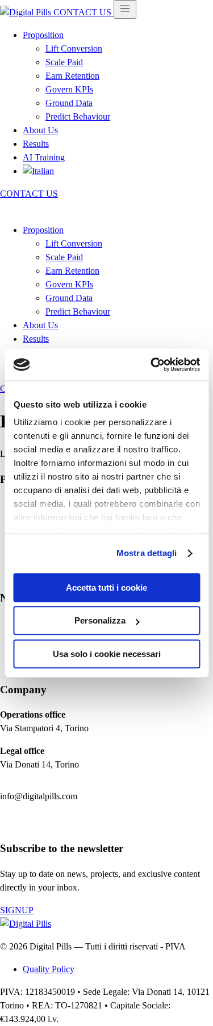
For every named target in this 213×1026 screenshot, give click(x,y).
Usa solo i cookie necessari (107, 654)
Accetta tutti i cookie (106, 587)
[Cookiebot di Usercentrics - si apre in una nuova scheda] (151, 364)
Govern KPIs (69, 89)
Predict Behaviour (77, 116)
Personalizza (100, 620)
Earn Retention (72, 75)
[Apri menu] (125, 9)
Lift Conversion (73, 48)
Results (36, 144)
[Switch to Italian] (38, 171)
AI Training (44, 157)
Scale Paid (64, 62)
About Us (40, 130)
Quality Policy (48, 969)
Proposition (43, 35)
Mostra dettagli (146, 553)
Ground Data (69, 103)
